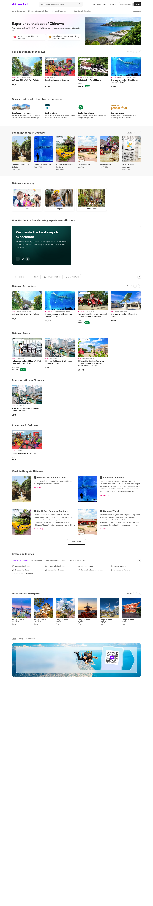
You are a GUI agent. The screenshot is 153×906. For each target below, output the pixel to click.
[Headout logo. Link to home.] (20, 4)
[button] (18, 11)
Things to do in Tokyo (128, 620)
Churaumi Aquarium (42, 164)
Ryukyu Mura (105, 164)
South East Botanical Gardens (64, 165)
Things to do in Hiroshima (40, 620)
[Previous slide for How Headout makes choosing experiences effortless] (18, 259)
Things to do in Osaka (62, 620)
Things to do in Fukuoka (18, 620)
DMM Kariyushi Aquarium (128, 165)
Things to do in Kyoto (84, 620)
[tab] (19, 276)
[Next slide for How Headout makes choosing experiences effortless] (27, 259)
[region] (76, 242)
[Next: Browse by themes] (139, 560)
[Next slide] (139, 276)
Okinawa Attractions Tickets (20, 165)
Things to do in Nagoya (106, 620)
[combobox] (60, 4)
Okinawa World (84, 164)
